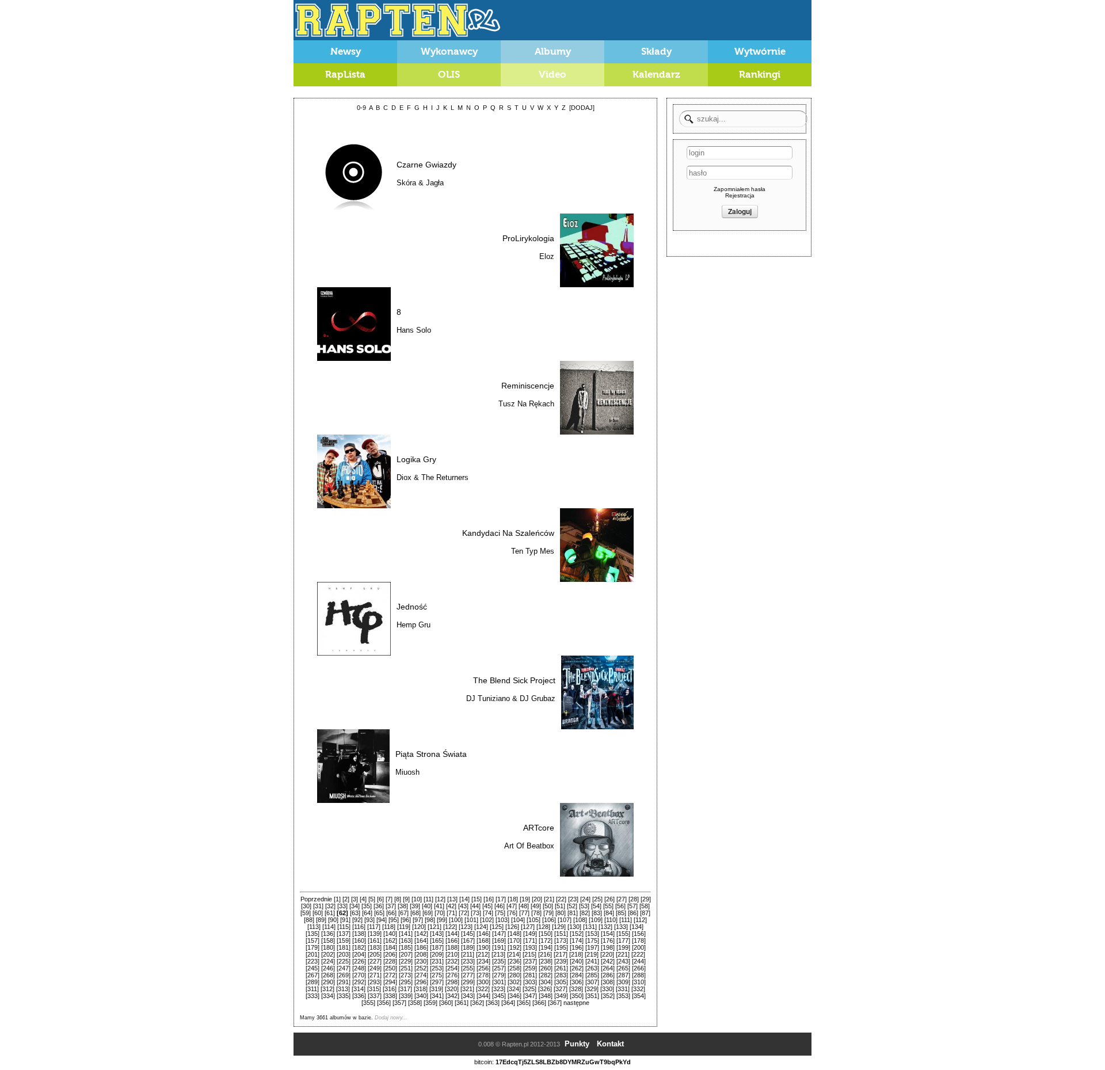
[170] (514, 940)
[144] (452, 933)
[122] (450, 926)
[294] (390, 981)
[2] (345, 899)
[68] (415, 912)
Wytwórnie (760, 51)
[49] (536, 906)
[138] (359, 933)
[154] (608, 933)
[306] (577, 981)
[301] (499, 981)
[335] (343, 995)
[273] (406, 975)
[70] (440, 912)
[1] (337, 899)
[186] (421, 947)
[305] (561, 981)
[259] (530, 968)
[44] (475, 906)
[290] (328, 981)
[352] (608, 995)
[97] (418, 919)
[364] (508, 1002)
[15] (476, 899)
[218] (576, 954)
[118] (388, 926)
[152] (577, 933)
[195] (561, 947)
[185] (406, 947)
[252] (421, 968)
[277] (468, 975)
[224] (328, 961)
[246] (328, 968)
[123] (466, 926)
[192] (514, 947)
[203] (343, 954)
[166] (452, 940)
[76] (512, 912)
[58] (644, 906)
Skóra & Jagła (420, 182)
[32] (330, 906)
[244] (639, 961)
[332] (638, 988)
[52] (572, 906)
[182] (359, 947)
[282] (545, 975)
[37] (391, 906)
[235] (499, 961)
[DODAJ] (582, 107)
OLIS (449, 74)
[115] (343, 926)
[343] (468, 995)
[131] (590, 926)
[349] (561, 995)
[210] (452, 954)
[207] (406, 954)
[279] (499, 975)
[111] (625, 919)
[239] (561, 961)
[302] (514, 981)
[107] (564, 919)
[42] (451, 906)
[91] (345, 919)
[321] (467, 988)
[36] (379, 906)
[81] (572, 912)
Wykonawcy (449, 51)
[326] (545, 988)
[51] (560, 906)
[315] (374, 988)
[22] (561, 899)
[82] (585, 912)
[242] (608, 961)
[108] (580, 919)
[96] (406, 919)
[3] (354, 899)
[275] (437, 975)
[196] (577, 947)
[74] (488, 912)
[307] (592, 981)
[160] (359, 940)
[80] (560, 912)
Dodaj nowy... (391, 1018)
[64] (367, 912)
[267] (312, 975)
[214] (514, 954)
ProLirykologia (528, 238)
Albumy (553, 51)
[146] (483, 933)
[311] (312, 988)
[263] (592, 968)
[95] (393, 919)
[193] (530, 947)
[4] (363, 899)
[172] (545, 940)
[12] (440, 899)
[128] (543, 926)
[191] (499, 947)
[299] (468, 981)
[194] (545, 947)
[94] (381, 919)
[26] (609, 899)
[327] (560, 988)
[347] (530, 995)
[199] (623, 947)
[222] (638, 954)
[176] (608, 940)
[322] (483, 988)
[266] (639, 968)
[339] (406, 995)
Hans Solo (414, 330)
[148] (514, 933)
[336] (359, 995)
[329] (592, 988)
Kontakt (610, 1043)
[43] (463, 906)
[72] (464, 912)
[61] (330, 912)
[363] (493, 1002)
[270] (359, 975)
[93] (369, 919)
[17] (501, 899)
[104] (518, 919)
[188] (452, 947)
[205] (375, 954)
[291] (343, 981)
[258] (514, 968)
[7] (389, 899)
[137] (343, 933)
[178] (639, 940)
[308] (608, 981)
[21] (549, 899)
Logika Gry (416, 459)
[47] (511, 906)
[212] (483, 954)
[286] (608, 975)
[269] (343, 975)
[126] (512, 926)
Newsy (345, 51)
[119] (403, 926)
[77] (524, 912)
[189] (468, 947)
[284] (577, 975)
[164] (421, 940)
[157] (312, 940)
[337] (375, 995)
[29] (646, 899)
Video (552, 74)
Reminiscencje (527, 385)
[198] (608, 947)
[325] (529, 988)
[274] (421, 975)
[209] (437, 954)
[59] (305, 912)
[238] (545, 961)
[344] (483, 995)
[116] (358, 926)
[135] (312, 933)
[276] (452, 975)
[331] (623, 988)
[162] (390, 940)
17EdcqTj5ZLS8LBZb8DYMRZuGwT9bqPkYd (563, 1061)
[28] (633, 899)
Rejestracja (740, 195)
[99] (442, 919)
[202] (328, 954)
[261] (561, 968)
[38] (403, 906)
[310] (639, 981)
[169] (499, 940)
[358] (415, 1002)
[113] (314, 926)
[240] (577, 961)
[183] (375, 947)
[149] (530, 933)
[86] (633, 912)
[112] (640, 919)
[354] (639, 995)
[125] (497, 926)
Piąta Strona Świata (431, 754)
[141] (406, 933)
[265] (623, 968)
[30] (306, 906)
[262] (577, 968)
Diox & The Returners (432, 477)
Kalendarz (656, 74)
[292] (359, 981)
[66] (391, 912)
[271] (375, 975)
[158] (328, 940)
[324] (514, 988)
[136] (328, 933)
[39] (415, 906)
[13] (452, 899)
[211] (467, 954)
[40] (427, 906)
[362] (477, 1002)
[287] (623, 975)
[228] (390, 961)
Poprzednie (316, 899)
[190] (483, 947)
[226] (359, 961)
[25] (597, 899)
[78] (536, 912)
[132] (605, 926)
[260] (545, 968)
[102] (487, 919)
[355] (368, 1002)
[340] (421, 995)
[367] (555, 1002)
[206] (390, 954)
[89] (321, 919)
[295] (406, 981)
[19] (525, 899)
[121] (434, 926)
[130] (574, 926)
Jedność (412, 606)
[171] (530, 940)
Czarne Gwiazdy (426, 164)
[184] (390, 947)
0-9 (361, 107)
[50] (548, 906)
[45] (487, 906)
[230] (421, 961)
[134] (636, 926)
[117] (373, 926)
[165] (437, 940)
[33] (342, 906)
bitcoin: (484, 1061)
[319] (436, 988)
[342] (452, 995)
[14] (464, 899)
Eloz (546, 256)
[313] (343, 988)
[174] (577, 940)
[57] (632, 906)
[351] (592, 995)
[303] (530, 981)
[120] (419, 926)
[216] (545, 954)
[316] (390, 988)
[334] (328, 995)
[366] (539, 1002)
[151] (561, 933)
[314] (358, 988)
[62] (342, 912)
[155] (623, 933)
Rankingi (759, 74)
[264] (608, 968)
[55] (608, 906)
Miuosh (407, 772)
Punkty (577, 1043)
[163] (406, 940)
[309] (623, 981)
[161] (375, 940)
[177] (623, 940)
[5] (371, 899)
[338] (390, 995)
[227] (375, 961)
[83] (597, 912)
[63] (355, 912)
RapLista (345, 74)
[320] (452, 988)
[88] (309, 919)
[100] (456, 919)
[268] (328, 975)
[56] (620, 906)
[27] (621, 899)
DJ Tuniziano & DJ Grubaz (510, 698)
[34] (354, 906)
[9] (406, 899)
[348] (545, 995)
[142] (421, 933)
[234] (483, 961)
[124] (481, 926)
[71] (452, 912)
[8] (397, 899)
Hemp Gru (413, 624)
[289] (312, 981)
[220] (607, 954)
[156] (639, 933)
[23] (573, 899)
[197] (592, 947)
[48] (524, 906)
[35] (366, 906)
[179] (312, 947)
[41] (439, 906)
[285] (592, 975)
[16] (488, 899)
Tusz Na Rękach (526, 403)
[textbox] (743, 119)
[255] (468, 968)
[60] (318, 912)
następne (576, 1002)
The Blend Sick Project (514, 680)
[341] (437, 995)
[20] (537, 899)
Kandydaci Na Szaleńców (508, 533)
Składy (656, 51)
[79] (548, 912)
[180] (328, 947)
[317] (405, 988)
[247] (343, 968)
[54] (596, 906)
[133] (621, 926)
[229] (406, 961)
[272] (390, 975)
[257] (499, 968)
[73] (476, 912)
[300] (483, 981)
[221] (623, 954)
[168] (483, 940)
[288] (639, 975)
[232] (452, 961)
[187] (437, 947)
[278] (483, 975)
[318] (421, 988)
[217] (560, 954)
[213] (498, 954)
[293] (375, 981)
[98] (430, 919)
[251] (406, 968)
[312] (327, 988)
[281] (530, 975)
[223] (312, 961)
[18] (513, 899)
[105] (533, 919)
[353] (623, 995)
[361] (461, 1002)
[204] (359, 954)
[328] (576, 988)
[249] (375, 968)
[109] (596, 919)
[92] (357, 919)
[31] (318, 906)
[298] (452, 981)
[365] (524, 1002)
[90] (333, 919)
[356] (384, 1002)
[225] (343, 961)
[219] (592, 954)
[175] (592, 940)
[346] (514, 995)
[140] (390, 933)
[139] (375, 933)
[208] (421, 954)
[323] (498, 988)
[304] (545, 981)
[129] (559, 926)
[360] (446, 1002)
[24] (585, 899)
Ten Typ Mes (532, 551)
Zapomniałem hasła (739, 189)
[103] (502, 919)
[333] (312, 995)
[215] (529, 954)
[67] (403, 912)
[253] (437, 968)
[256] (483, 968)
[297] (437, 981)
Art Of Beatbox (529, 845)
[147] (499, 933)
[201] (312, 954)
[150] (545, 933)
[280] (514, 975)
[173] (561, 940)
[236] (514, 961)
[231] (437, 961)
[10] (416, 899)
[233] (468, 961)
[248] (359, 968)
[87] (645, 912)
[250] (390, 968)
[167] (468, 940)
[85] (621, 912)
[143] (437, 933)
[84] (609, 912)
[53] (584, 906)
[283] (561, 975)
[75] (500, 912)
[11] (428, 899)
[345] (499, 995)
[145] (468, 933)
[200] (639, 947)
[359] (430, 1002)
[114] (329, 926)
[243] (623, 961)
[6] (380, 899)
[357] (399, 1002)
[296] (421, 981)
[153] (592, 933)
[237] (530, 961)
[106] (549, 919)
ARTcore (538, 827)
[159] (343, 940)
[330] (607, 988)
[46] (499, 906)
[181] (343, 947)
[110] (611, 919)
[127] (528, 926)
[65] (379, 912)
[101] (471, 919)
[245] (312, 968)
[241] (592, 961)
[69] (427, 912)
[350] (577, 995)
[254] (452, 968)
